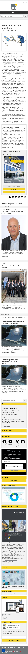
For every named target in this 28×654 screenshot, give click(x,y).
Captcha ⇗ (19, 468)
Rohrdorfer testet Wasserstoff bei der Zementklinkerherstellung (13, 407)
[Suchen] (25, 16)
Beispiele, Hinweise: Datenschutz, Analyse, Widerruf (13, 474)
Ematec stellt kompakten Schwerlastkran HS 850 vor (11, 411)
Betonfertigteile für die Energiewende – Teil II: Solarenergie (9, 361)
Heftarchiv (4, 618)
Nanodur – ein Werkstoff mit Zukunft (11, 267)
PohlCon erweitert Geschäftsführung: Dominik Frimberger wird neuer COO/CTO (13, 416)
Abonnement (14, 189)
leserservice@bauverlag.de (9, 563)
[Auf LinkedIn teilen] (19, 197)
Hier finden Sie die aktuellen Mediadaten (12, 503)
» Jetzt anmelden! (14, 470)
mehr (3, 564)
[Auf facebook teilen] (10, 197)
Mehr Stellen (14, 480)
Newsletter (3, 647)
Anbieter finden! (14, 640)
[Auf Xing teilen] (16, 197)
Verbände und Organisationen (9, 594)
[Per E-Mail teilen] (22, 197)
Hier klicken (16, 466)
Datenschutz (20, 647)
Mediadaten (5, 615)
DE (23, 2)
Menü (14, 13)
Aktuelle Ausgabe (6, 614)
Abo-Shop (4, 617)
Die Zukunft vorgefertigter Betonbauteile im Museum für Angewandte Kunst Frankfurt (13, 421)
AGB (15, 647)
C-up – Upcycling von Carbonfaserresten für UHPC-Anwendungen (12, 211)
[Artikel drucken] (25, 197)
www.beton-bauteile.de (11, 560)
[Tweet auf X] (13, 197)
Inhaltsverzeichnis (14, 192)
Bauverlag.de (4, 652)
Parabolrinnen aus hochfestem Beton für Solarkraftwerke (12, 322)
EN (26, 2)
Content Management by (7, 651)
